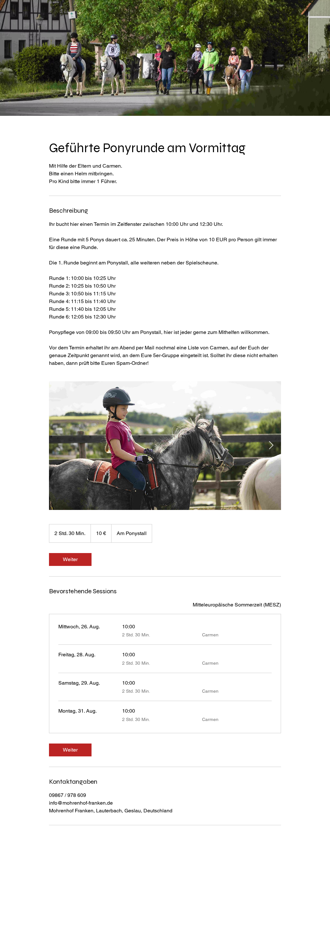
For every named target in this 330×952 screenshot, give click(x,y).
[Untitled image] (165, 445)
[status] (237, 605)
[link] (70, 559)
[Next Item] (271, 445)
